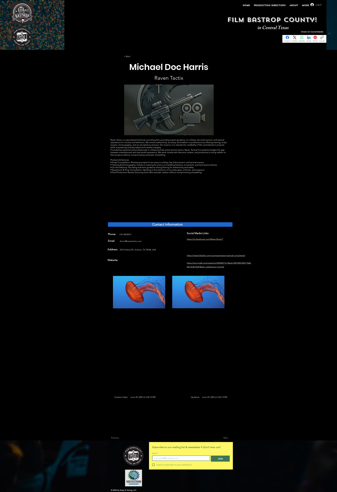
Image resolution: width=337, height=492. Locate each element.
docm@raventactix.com (131, 241)
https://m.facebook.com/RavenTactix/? (205, 239)
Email (155, 453)
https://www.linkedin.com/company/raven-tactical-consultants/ (216, 255)
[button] (132, 56)
